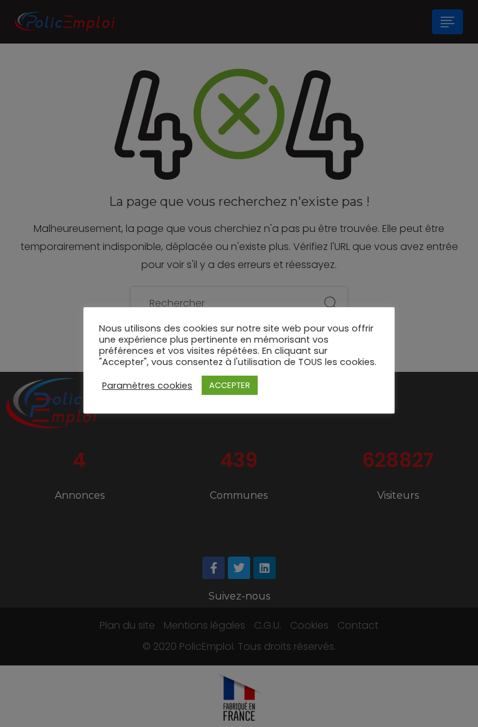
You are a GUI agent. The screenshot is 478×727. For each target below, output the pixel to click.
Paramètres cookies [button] (147, 385)
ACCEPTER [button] (229, 385)
